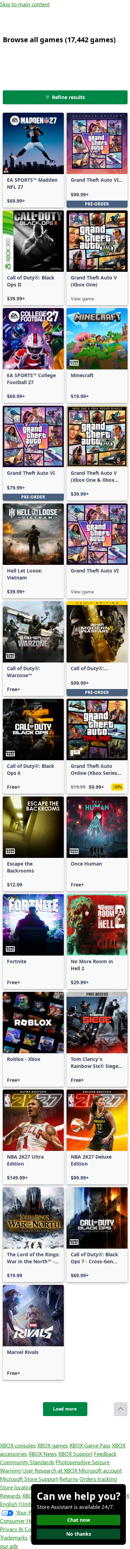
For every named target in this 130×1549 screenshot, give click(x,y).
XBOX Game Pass (90, 1445)
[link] (33, 160)
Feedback (105, 1453)
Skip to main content (25, 4)
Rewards (10, 1495)
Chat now (78, 1520)
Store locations (18, 1487)
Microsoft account (100, 1470)
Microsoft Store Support (29, 1478)
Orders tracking (98, 1478)
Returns (68, 1478)
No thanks (78, 1534)
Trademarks (14, 1537)
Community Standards (27, 1462)
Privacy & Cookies (22, 1529)
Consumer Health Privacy (30, 1520)
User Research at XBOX (50, 1470)
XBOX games (52, 1445)
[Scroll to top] (121, 1409)
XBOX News (42, 1453)
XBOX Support (75, 1453)
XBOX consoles (18, 1445)
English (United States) (27, 1503)
